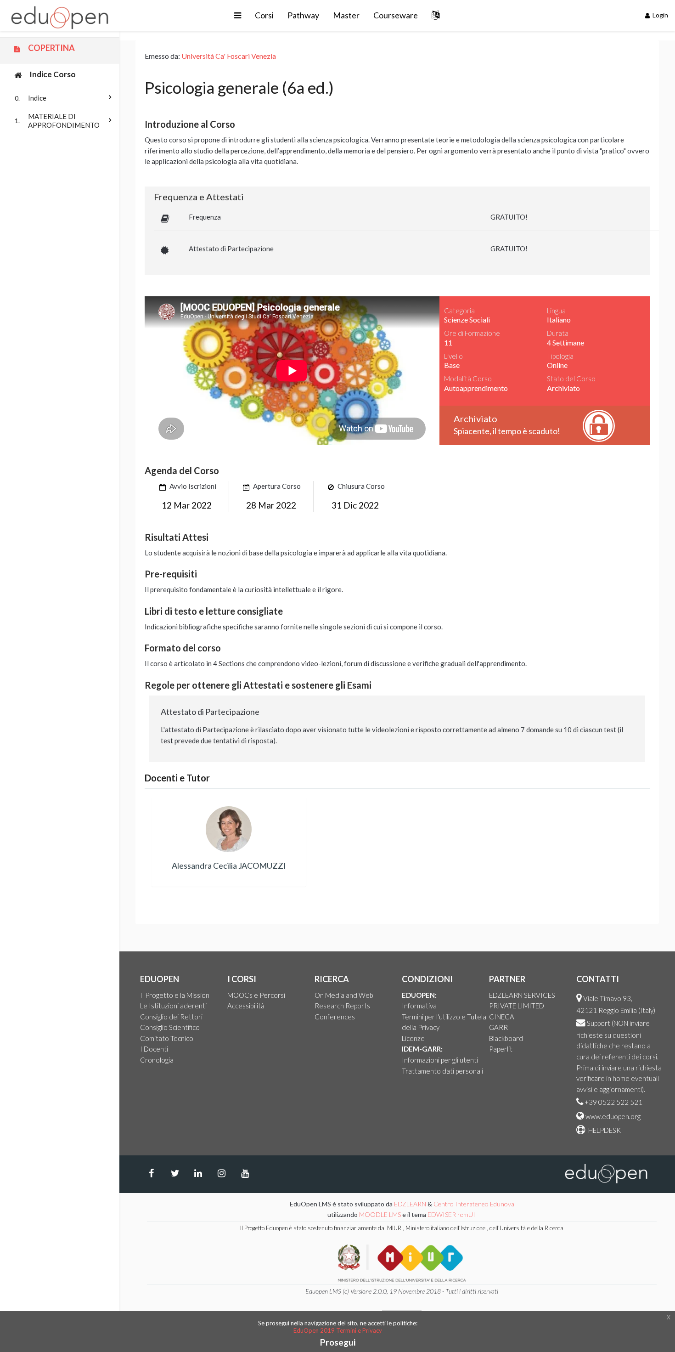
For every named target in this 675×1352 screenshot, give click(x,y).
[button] (237, 15)
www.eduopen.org (613, 1116)
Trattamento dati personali (442, 1071)
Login (659, 15)
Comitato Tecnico (166, 1038)
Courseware (395, 15)
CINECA (501, 1017)
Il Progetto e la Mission (174, 995)
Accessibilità (245, 1005)
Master (346, 15)
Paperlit (500, 1049)
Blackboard (506, 1038)
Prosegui (337, 1342)
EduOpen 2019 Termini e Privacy (337, 1330)
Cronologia (157, 1060)
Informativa (419, 1005)
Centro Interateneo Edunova (473, 1204)
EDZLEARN (410, 1204)
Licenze (413, 1038)
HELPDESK (604, 1130)
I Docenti (154, 1049)
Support (598, 1023)
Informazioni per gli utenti (440, 1060)
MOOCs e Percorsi (256, 995)
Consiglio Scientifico (170, 1027)
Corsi (264, 15)
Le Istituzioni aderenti (173, 1005)
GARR (498, 1027)
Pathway (303, 15)
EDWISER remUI (452, 1214)
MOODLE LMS (380, 1214)
